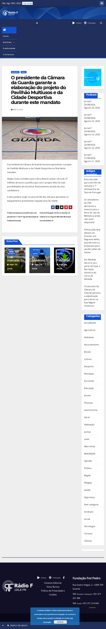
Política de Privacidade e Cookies (53, 592)
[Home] (9, 30)
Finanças (88, 402)
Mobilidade (89, 453)
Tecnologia (89, 526)
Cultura (88, 359)
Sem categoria (91, 504)
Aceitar (60, 622)
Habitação (89, 424)
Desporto (15, 72)
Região (87, 475)
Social (87, 519)
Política (88, 468)
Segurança (89, 497)
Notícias (7, 42)
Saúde (87, 490)
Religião (88, 482)
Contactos (8, 54)
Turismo (88, 533)
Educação (89, 388)
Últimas (60, 254)
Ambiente (89, 337)
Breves (10, 250)
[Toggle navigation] (37, 23)
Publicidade (9, 48)
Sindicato (88, 511)
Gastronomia (90, 410)
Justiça (87, 431)
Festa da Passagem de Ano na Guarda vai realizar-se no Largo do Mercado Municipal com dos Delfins (55, 217)
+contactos (92, 607)
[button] (101, 23)
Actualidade (90, 322)
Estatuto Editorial (52, 582)
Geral (23, 72)
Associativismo (91, 344)
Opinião (88, 460)
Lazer (86, 439)
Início (6, 36)
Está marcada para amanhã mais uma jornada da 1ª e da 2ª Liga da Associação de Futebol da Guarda (23, 217)
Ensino (35, 254)
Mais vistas (89, 446)
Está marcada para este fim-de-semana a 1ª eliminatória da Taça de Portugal (15, 258)
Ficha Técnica (53, 586)
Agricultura (89, 330)
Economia (89, 381)
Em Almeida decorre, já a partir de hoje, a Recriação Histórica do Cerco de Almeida (92, 269)
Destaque (36, 250)
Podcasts (92, 23)
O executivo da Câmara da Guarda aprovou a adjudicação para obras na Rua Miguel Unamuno (92, 296)
